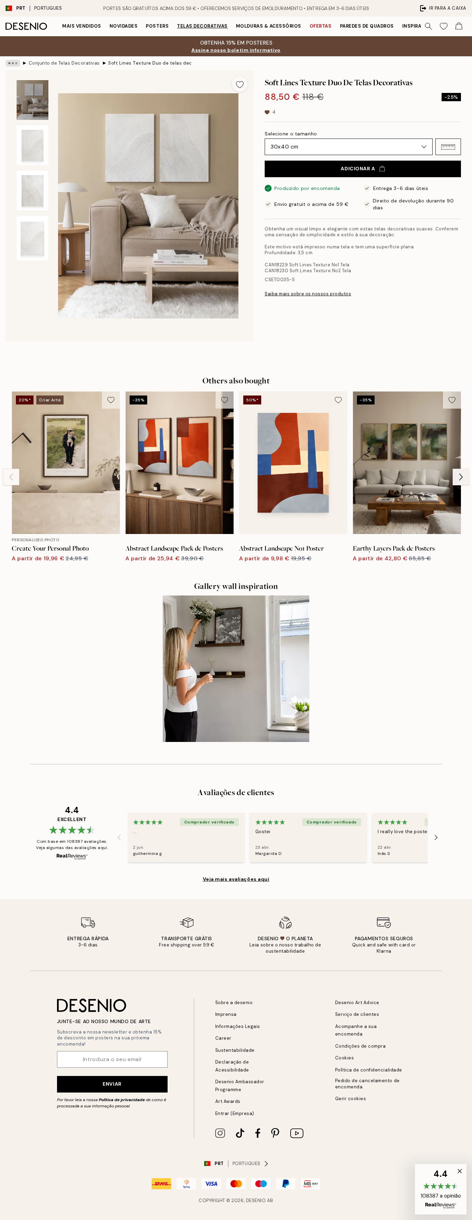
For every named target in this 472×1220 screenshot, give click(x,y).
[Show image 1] (32, 100)
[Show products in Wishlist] (443, 26)
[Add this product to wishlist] (240, 84)
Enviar (112, 1084)
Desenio (256, 1200)
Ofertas (321, 26)
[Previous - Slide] (11, 477)
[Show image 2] (32, 145)
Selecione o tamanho (291, 134)
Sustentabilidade (235, 1050)
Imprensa (226, 1014)
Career (223, 1038)
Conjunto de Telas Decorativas (64, 63)
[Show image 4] (32, 238)
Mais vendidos (81, 26)
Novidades (124, 26)
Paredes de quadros (367, 26)
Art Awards (227, 1101)
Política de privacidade (122, 1100)
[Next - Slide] (461, 477)
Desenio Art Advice (357, 1002)
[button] (448, 147)
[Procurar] (428, 26)
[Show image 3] (32, 190)
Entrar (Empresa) (234, 1113)
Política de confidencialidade (368, 1070)
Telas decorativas (202, 26)
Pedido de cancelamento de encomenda (367, 1083)
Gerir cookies (350, 1099)
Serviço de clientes (357, 1014)
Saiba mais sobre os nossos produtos (308, 294)
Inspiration (418, 26)
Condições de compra (360, 1046)
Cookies (344, 1058)
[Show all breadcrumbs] (13, 63)
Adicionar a (358, 168)
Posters (157, 26)
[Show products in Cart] (458, 26)
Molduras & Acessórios (268, 26)
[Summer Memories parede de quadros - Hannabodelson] (236, 668)
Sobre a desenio (234, 1002)
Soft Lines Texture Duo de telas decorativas (149, 63)
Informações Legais (237, 1026)
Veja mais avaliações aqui (236, 879)
